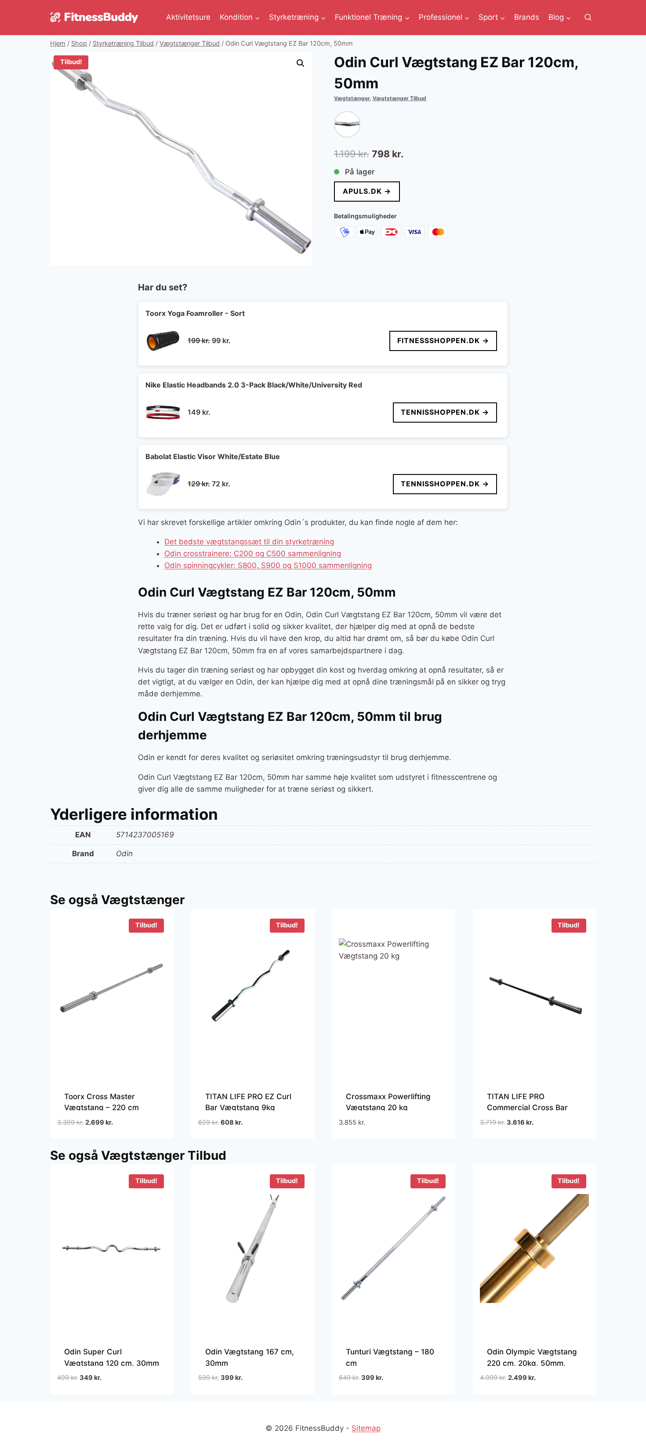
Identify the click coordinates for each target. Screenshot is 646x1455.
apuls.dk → (367, 191)
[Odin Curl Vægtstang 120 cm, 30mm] (347, 124)
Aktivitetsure (188, 17)
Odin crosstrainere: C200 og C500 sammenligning (252, 553)
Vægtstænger (352, 98)
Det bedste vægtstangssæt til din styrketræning (249, 541)
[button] (300, 63)
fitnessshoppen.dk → (443, 340)
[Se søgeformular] (588, 17)
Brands (526, 17)
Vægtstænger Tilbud (399, 98)
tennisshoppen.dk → (445, 412)
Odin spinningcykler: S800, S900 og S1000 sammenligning (268, 565)
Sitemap (366, 1428)
